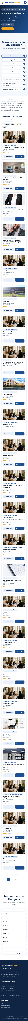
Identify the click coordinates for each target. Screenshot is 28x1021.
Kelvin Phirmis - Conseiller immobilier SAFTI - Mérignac (12, 241)
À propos (3, 1003)
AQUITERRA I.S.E (8, 673)
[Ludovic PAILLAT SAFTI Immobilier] (14, 137)
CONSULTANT (7, 360)
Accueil (3, 20)
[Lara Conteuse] (14, 260)
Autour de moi (8, 28)
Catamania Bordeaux (10, 332)
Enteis (5, 859)
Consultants (12, 3)
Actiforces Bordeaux (9, 550)
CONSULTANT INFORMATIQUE (10, 329)
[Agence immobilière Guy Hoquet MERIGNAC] (14, 754)
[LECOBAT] (14, 723)
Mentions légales (5, 1005)
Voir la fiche (19, 156)
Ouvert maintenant (9, 124)
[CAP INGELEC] (14, 818)
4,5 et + (6, 127)
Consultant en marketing (7, 990)
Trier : (3, 120)
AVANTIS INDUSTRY (9, 455)
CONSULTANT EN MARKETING (10, 268)
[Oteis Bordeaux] (14, 507)
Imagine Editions (8, 703)
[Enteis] (14, 848)
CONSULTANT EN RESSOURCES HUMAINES (13, 547)
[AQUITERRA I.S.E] (14, 662)
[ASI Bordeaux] (14, 414)
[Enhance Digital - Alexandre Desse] (14, 570)
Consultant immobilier (7, 988)
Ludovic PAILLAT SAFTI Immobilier (13, 147)
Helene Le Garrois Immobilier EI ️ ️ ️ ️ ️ (13, 210)
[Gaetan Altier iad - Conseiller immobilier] (14, 475)
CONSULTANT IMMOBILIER (10, 145)
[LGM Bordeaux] (14, 384)
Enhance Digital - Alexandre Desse (12, 580)
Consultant (4, 993)
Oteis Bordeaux (8, 518)
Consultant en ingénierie (7, 983)
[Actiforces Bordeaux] (14, 539)
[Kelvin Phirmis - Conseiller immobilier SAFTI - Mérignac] (14, 230)
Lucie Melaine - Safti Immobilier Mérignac (13, 178)
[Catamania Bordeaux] (14, 321)
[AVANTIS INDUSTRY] (14, 445)
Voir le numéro (9, 156)
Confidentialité (19, 1015)
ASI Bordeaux (7, 425)
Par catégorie (8, 24)
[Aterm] (14, 601)
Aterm (5, 612)
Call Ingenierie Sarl (9, 642)
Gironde (8, 20)
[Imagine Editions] (14, 693)
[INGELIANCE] (14, 291)
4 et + (20, 124)
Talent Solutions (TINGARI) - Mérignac (12, 797)
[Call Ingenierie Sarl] (14, 632)
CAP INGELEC (7, 828)
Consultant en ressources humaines (10, 995)
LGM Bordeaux (7, 394)
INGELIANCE (7, 301)
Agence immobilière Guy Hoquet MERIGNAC (13, 765)
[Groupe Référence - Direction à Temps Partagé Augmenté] (14, 352)
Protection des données (9, 1016)
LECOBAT (6, 734)
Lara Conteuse (8, 271)
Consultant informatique (7, 986)
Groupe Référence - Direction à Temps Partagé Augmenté (13, 363)
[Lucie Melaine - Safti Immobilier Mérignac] (14, 167)
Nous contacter (5, 1007)
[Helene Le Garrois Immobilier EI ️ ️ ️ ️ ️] (14, 199)
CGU (14, 1015)
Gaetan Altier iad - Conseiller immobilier (12, 486)
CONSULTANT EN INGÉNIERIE (10, 299)
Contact (22, 1016)
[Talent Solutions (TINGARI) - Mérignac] (14, 786)
